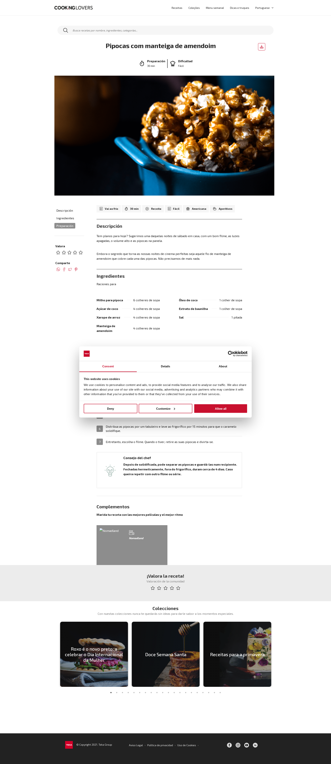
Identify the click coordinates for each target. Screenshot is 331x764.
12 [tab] (174, 692)
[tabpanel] (94, 654)
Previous (55, 654)
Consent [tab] (108, 366)
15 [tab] (191, 692)
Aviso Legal (136, 745)
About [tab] (223, 366)
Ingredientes (65, 218)
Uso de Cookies (186, 745)
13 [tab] (180, 692)
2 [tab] (117, 692)
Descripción (64, 210)
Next (276, 654)
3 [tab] (122, 692)
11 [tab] (168, 692)
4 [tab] (128, 692)
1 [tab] (111, 692)
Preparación (64, 226)
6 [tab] (140, 692)
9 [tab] (157, 692)
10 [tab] (163, 692)
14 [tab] (186, 692)
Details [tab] (165, 366)
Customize (163, 408)
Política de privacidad (160, 745)
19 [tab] (214, 692)
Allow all (220, 408)
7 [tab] (145, 692)
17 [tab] (203, 692)
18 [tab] (209, 692)
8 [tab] (151, 692)
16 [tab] (197, 692)
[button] (272, 7)
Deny (110, 408)
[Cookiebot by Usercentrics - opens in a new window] (230, 354)
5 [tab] (134, 692)
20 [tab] (220, 692)
